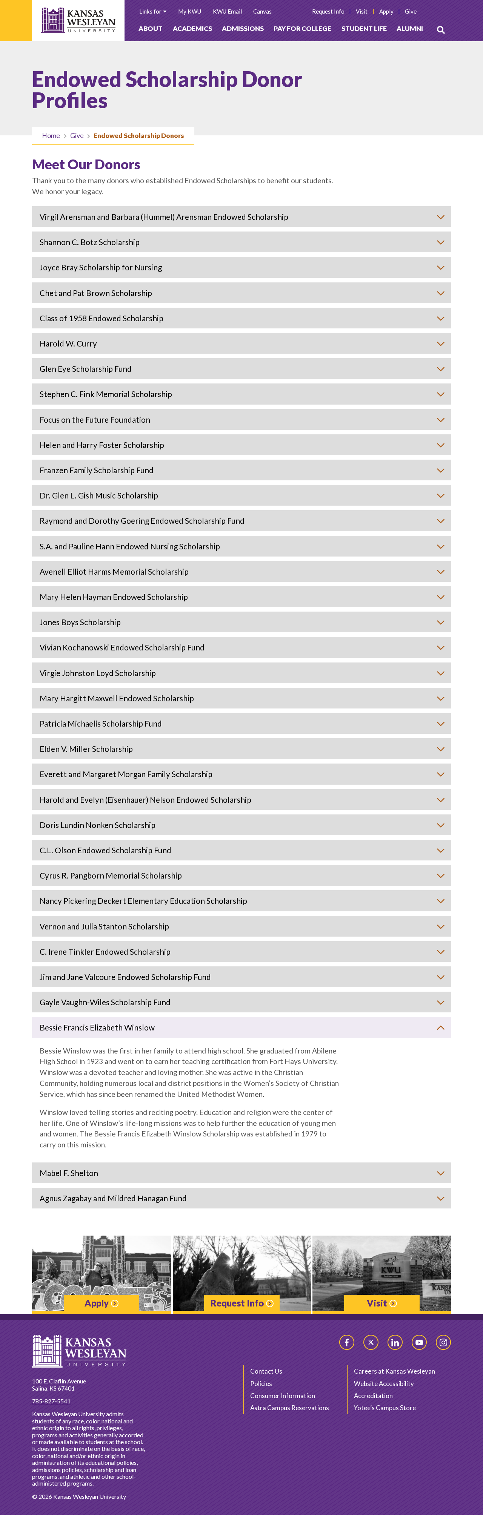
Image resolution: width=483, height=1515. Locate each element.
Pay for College (302, 28)
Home (51, 136)
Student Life (364, 28)
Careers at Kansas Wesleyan (394, 1371)
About (150, 28)
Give (77, 136)
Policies (261, 1384)
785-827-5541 (51, 1401)
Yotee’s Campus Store (385, 1408)
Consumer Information (282, 1396)
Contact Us (266, 1371)
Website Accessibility (384, 1384)
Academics (192, 28)
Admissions (243, 28)
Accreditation (373, 1396)
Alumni (410, 28)
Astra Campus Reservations (289, 1408)
